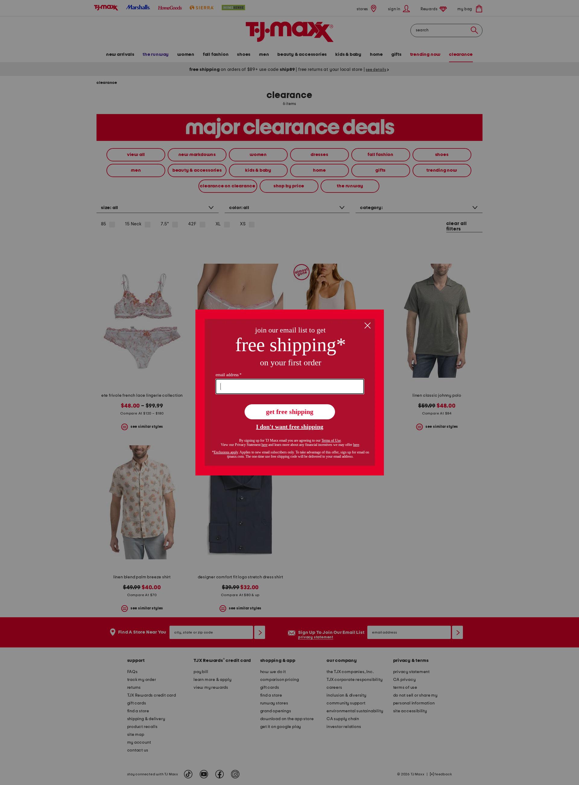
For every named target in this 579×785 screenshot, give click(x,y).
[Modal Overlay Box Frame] (289, 392)
